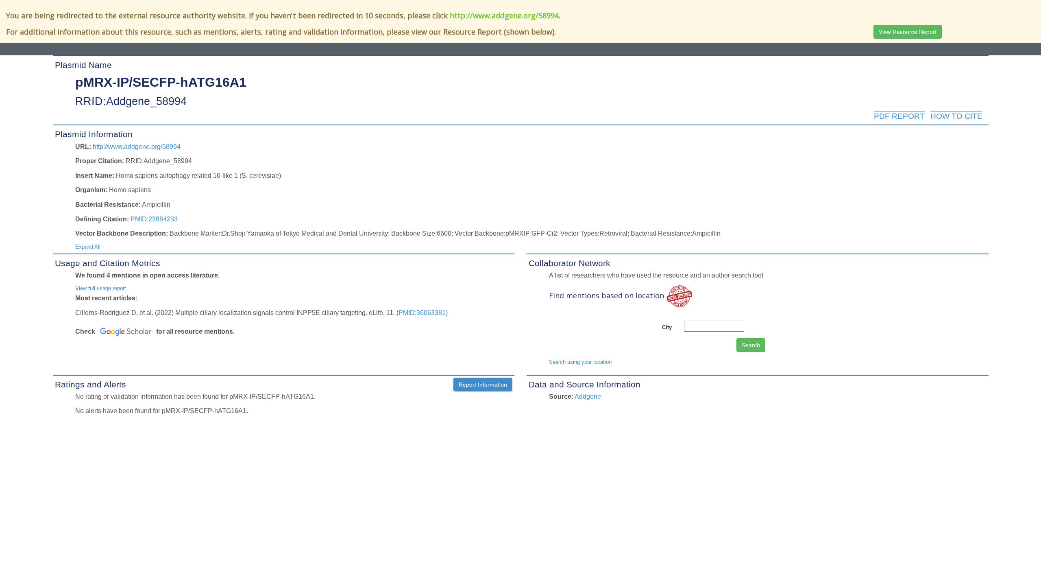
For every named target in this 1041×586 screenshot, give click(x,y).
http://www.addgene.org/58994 (504, 15)
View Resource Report (907, 32)
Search (751, 345)
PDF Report (899, 116)
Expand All (87, 247)
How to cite (956, 116)
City (667, 327)
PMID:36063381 (422, 312)
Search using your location (580, 362)
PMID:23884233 (154, 219)
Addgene (588, 396)
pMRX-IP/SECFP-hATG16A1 (160, 82)
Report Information (483, 384)
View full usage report (100, 288)
